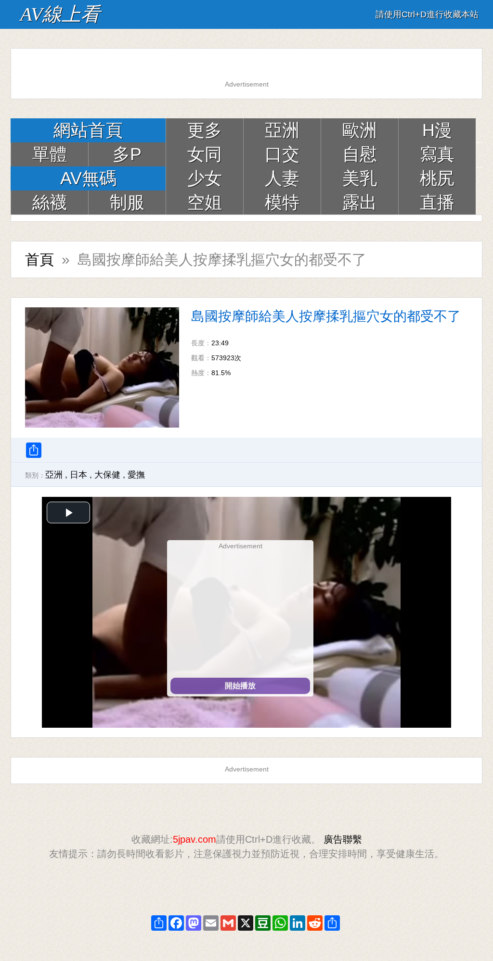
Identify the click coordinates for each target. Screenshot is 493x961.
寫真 (437, 154)
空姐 (204, 202)
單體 (49, 154)
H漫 (437, 130)
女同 (204, 154)
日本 (78, 475)
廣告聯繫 (343, 839)
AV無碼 (88, 178)
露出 (359, 202)
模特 (282, 202)
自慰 (359, 154)
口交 (282, 154)
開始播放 (240, 686)
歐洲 (359, 130)
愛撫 (136, 475)
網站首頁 (88, 130)
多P (127, 154)
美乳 (359, 178)
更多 (204, 130)
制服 (127, 202)
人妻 (282, 178)
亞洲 (282, 130)
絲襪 (49, 202)
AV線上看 (60, 14)
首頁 (39, 259)
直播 (437, 202)
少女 (204, 178)
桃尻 (437, 178)
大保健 (107, 475)
